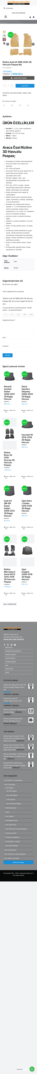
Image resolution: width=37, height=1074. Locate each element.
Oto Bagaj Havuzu (12, 820)
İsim (4, 337)
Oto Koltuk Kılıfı (11, 825)
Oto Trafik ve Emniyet (12, 858)
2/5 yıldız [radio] (11, 315)
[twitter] (8, 645)
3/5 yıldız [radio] (18, 315)
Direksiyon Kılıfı (11, 833)
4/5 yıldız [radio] (24, 315)
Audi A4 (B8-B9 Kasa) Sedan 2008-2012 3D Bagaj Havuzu (9, 508)
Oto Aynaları (10, 816)
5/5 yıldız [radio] (30, 315)
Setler (7, 812)
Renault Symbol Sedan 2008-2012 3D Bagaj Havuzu (9, 392)
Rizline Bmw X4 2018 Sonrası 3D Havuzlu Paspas (9, 458)
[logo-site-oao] (18, 1)
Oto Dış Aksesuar (10, 850)
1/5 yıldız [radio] (5, 315)
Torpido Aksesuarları (13, 837)
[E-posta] (28, 105)
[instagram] (11, 645)
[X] (12, 105)
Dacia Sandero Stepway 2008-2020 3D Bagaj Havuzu (27, 392)
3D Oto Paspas (12, 791)
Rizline (16, 268)
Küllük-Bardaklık (11, 808)
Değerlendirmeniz (9, 320)
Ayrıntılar (13, 410)
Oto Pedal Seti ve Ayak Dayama (16, 829)
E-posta (6, 346)
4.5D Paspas (11, 799)
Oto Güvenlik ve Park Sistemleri (15, 854)
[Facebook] (4, 105)
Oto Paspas (9, 788)
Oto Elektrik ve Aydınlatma (13, 780)
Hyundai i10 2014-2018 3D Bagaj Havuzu (27, 438)
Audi (15, 261)
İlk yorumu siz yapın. (9, 101)
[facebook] (4, 645)
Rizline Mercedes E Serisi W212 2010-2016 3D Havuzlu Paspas (9, 575)
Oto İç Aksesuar (10, 784)
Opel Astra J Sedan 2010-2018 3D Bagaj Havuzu (27, 506)
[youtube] (15, 645)
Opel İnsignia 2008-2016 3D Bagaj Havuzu (27, 574)
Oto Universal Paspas (14, 804)
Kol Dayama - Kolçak (13, 841)
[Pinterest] (20, 105)
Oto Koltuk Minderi (12, 846)
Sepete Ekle (25, 85)
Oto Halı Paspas (12, 795)
